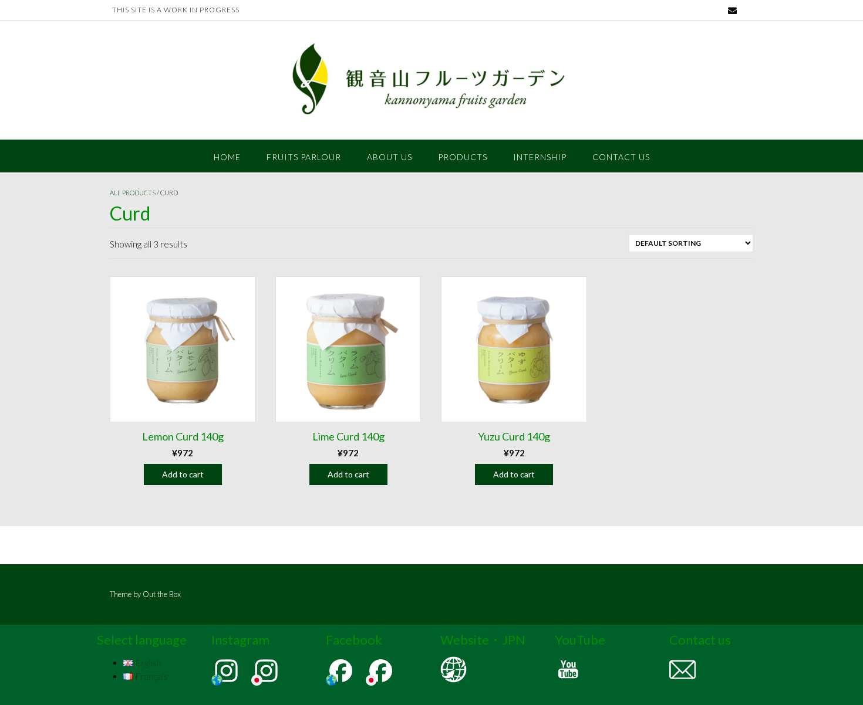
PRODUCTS (462, 157)
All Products (133, 192)
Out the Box (162, 594)
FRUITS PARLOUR (304, 157)
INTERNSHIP (540, 157)
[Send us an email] (732, 10)
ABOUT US (389, 157)
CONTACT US (621, 157)
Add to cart (183, 474)
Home (227, 157)
